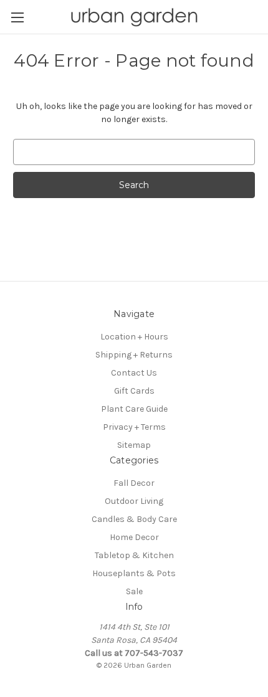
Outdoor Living (134, 501)
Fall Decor (134, 483)
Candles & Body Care (134, 519)
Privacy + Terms (134, 427)
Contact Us (134, 372)
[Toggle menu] (17, 17)
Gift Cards (134, 391)
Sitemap (134, 445)
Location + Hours (134, 336)
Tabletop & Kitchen (134, 555)
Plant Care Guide (134, 409)
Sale (134, 591)
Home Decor (134, 537)
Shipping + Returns (134, 354)
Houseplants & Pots (134, 573)
